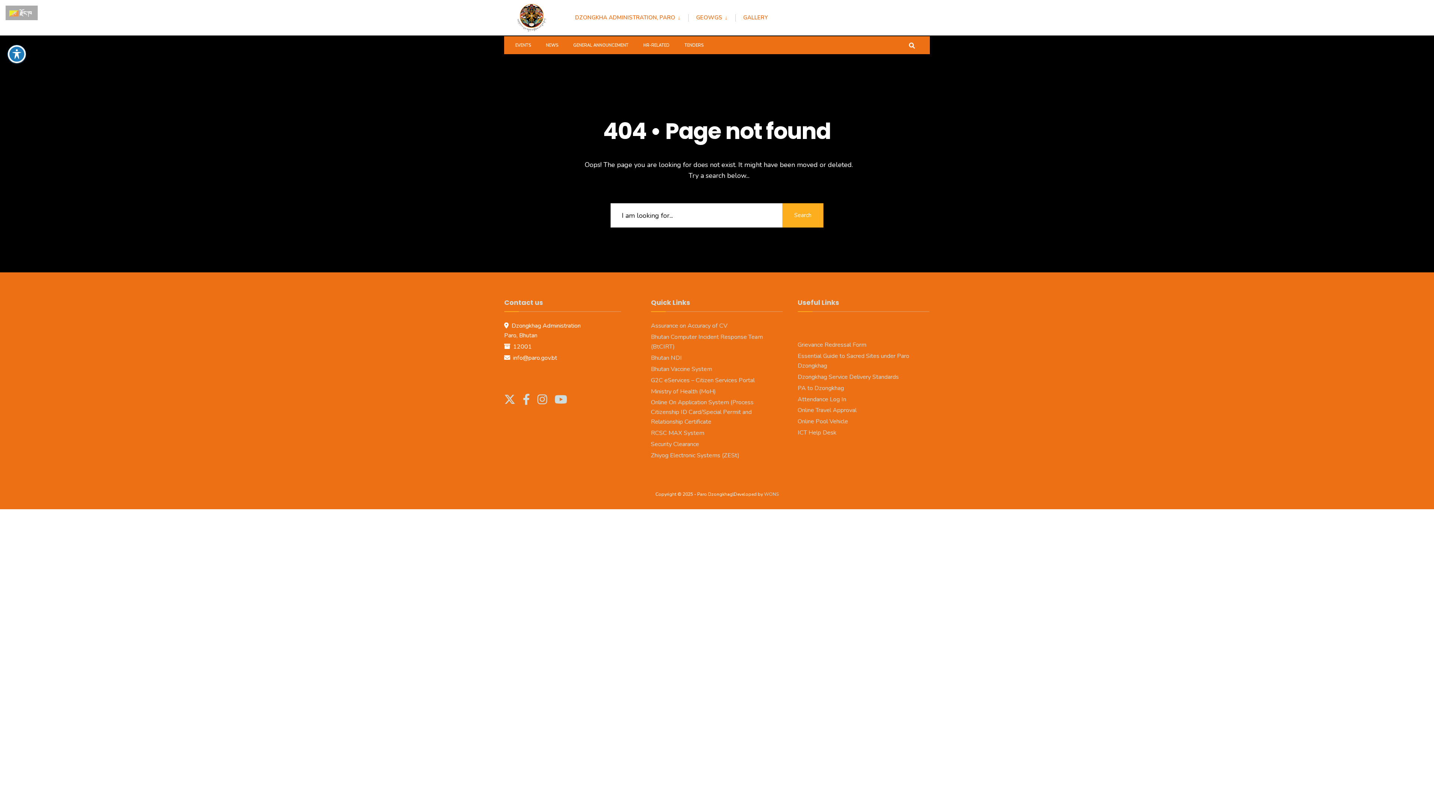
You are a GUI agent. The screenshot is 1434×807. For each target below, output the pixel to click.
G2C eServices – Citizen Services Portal (703, 380)
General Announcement (600, 45)
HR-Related (656, 45)
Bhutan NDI (666, 358)
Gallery (755, 17)
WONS (771, 494)
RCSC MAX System (677, 433)
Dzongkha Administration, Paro (625, 17)
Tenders (694, 45)
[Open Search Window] (912, 45)
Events (523, 45)
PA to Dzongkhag (821, 388)
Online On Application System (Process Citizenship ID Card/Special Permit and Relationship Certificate (702, 412)
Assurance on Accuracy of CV (689, 326)
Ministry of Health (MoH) (683, 391)
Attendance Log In (822, 399)
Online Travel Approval (827, 410)
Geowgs (709, 17)
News (552, 45)
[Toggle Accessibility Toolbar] (17, 54)
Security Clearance (675, 444)
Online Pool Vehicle (823, 421)
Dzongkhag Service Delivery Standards (848, 377)
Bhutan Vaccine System (681, 369)
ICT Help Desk (817, 433)
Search (802, 215)
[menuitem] (631, 16)
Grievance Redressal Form (832, 345)
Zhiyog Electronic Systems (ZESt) (695, 455)
